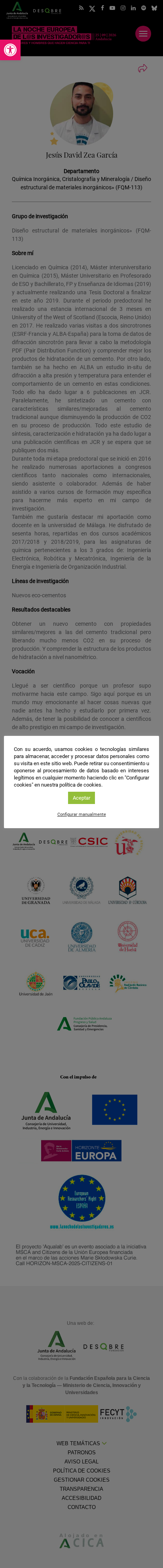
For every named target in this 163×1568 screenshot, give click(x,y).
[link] (10, 50)
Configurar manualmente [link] (81, 814)
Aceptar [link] (81, 798)
